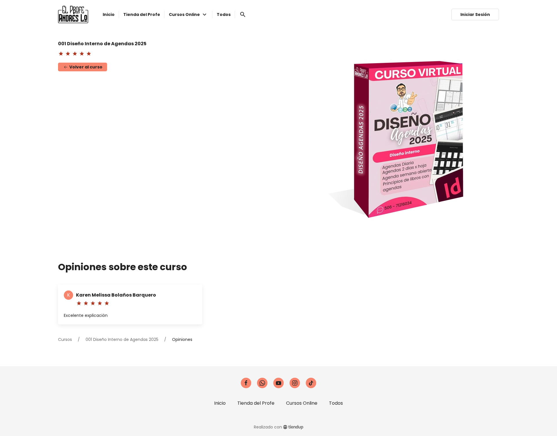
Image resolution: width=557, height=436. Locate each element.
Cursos (65, 339)
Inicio (220, 403)
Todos (336, 403)
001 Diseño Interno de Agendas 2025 (122, 339)
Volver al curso (85, 67)
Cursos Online (301, 403)
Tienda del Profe (255, 403)
